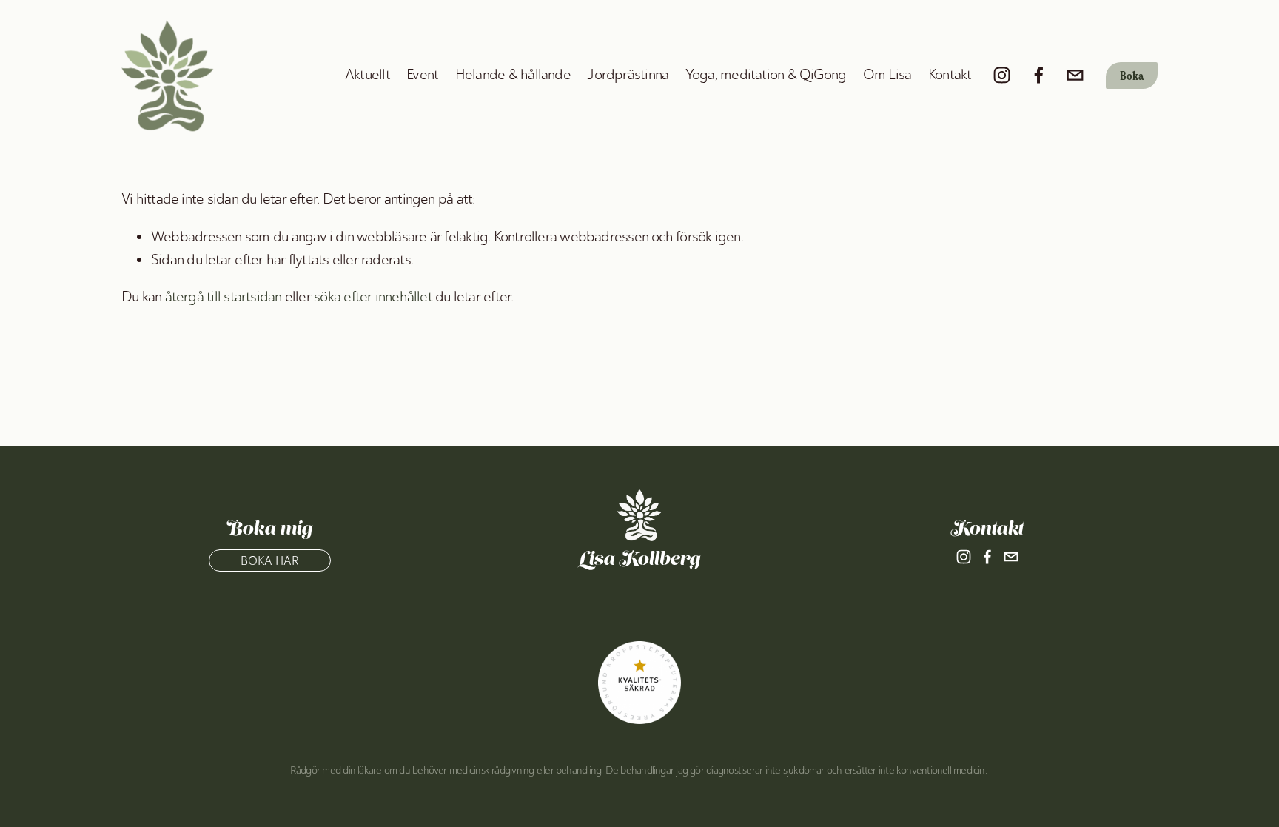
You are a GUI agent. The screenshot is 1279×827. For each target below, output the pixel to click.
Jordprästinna (627, 74)
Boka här (270, 561)
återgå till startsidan (223, 296)
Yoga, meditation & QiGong (766, 74)
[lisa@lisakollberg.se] (1075, 75)
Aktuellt (367, 74)
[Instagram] (1002, 75)
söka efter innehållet (373, 296)
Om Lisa (887, 74)
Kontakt (950, 74)
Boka (1132, 75)
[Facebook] (1039, 75)
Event (422, 74)
